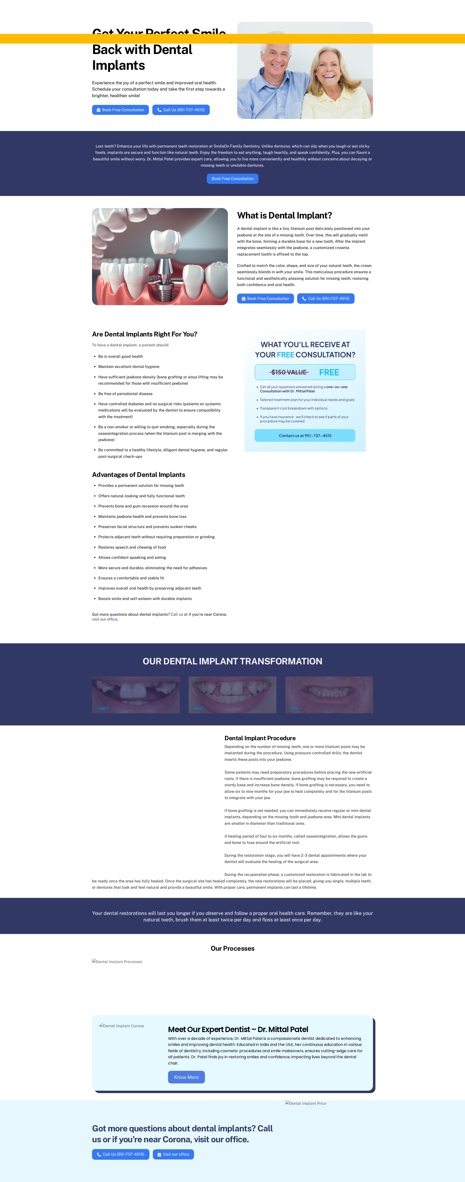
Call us (177, 614)
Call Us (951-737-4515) (184, 110)
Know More (186, 1077)
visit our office (104, 619)
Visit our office (176, 1154)
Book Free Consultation (123, 110)
